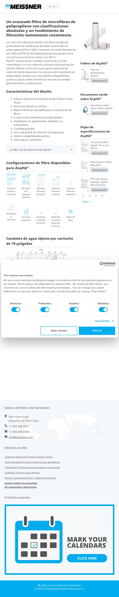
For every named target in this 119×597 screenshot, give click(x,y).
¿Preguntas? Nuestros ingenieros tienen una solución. (33, 467)
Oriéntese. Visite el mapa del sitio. (22, 472)
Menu (54, 6)
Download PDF (99, 80)
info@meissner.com (21, 437)
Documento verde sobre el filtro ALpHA (101, 107)
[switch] (44, 309)
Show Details (102, 321)
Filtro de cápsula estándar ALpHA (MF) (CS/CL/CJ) (99, 181)
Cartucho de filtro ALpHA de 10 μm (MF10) (99, 145)
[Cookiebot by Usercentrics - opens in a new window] (101, 264)
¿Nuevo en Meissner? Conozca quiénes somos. (29, 456)
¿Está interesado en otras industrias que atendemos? (32, 462)
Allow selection (59, 330)
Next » (86, 201)
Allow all (97, 330)
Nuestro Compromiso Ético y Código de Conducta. (30, 477)
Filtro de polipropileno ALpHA (97, 72)
